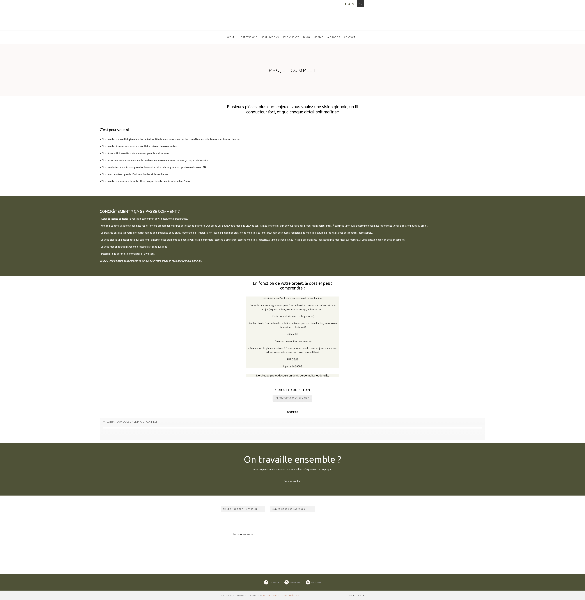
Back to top (355, 595)
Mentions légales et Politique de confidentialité (281, 595)
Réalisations (270, 37)
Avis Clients (291, 37)
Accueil (232, 37)
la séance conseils (118, 218)
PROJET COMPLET (292, 70)
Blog (306, 37)
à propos (333, 37)
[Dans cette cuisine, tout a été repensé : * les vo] (254, 523)
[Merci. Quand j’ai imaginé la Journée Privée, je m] (231, 523)
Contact (349, 37)
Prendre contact (292, 481)
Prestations (249, 37)
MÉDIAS (318, 37)
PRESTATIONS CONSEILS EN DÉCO (292, 398)
